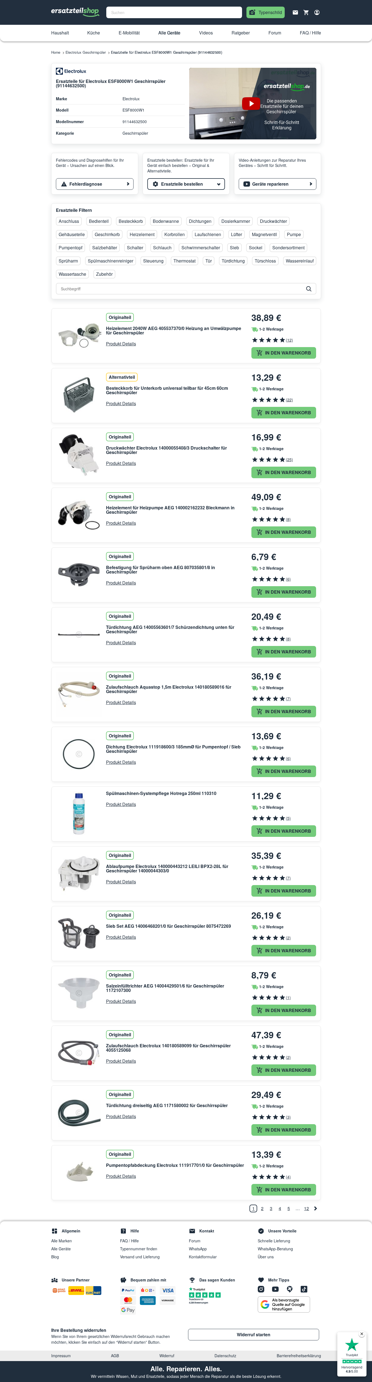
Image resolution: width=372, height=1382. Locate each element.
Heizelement (142, 234)
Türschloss (265, 261)
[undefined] (315, 1208)
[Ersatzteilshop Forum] (291, 1288)
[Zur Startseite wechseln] (75, 12)
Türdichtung (233, 261)
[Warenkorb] (306, 12)
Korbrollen (174, 234)
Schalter (135, 247)
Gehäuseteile (72, 234)
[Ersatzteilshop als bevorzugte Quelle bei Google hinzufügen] (284, 1304)
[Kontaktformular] (295, 12)
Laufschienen (208, 234)
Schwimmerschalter (200, 247)
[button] (60, 33)
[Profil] (317, 12)
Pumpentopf (70, 247)
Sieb (234, 247)
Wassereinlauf (300, 261)
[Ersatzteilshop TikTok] (305, 1288)
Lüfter (236, 234)
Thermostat (184, 261)
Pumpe (294, 234)
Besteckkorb (131, 221)
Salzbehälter (104, 247)
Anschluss (69, 221)
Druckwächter (273, 221)
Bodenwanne (166, 221)
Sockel (255, 247)
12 (306, 1208)
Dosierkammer (235, 221)
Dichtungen (200, 221)
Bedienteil (99, 221)
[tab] (95, 184)
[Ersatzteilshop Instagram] (263, 1288)
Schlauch (162, 247)
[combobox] (174, 12)
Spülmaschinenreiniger (110, 261)
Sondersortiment (288, 247)
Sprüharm (68, 261)
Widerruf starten (253, 1334)
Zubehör (104, 274)
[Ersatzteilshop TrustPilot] (198, 1288)
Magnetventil (264, 234)
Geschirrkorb (107, 234)
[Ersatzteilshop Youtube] (277, 1288)
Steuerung (153, 261)
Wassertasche (72, 274)
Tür (208, 261)
